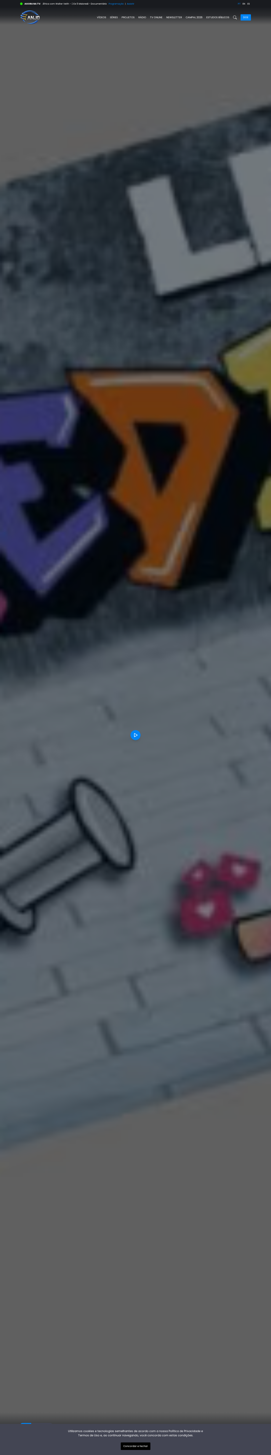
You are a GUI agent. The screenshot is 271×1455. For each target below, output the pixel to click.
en (244, 3)
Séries (114, 17)
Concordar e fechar (135, 1446)
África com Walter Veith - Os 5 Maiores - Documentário (75, 3)
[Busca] (235, 17)
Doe (245, 17)
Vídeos (101, 17)
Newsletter (174, 17)
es (248, 3)
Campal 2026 (194, 17)
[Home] (78, 17)
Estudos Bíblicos (217, 17)
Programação (116, 3)
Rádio (142, 17)
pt (239, 3)
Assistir (130, 3)
